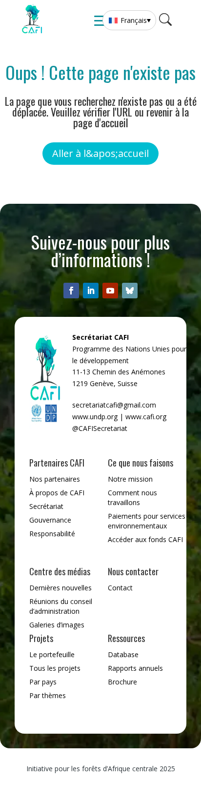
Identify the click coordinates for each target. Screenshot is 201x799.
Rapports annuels (135, 668)
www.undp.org (95, 416)
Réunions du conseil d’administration (60, 606)
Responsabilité (52, 533)
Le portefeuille (52, 654)
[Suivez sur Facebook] (71, 290)
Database (123, 654)
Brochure (122, 681)
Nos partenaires (54, 479)
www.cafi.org (145, 416)
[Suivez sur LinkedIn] (91, 290)
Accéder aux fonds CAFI (145, 539)
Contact (120, 587)
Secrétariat (46, 506)
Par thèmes (47, 695)
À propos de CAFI (56, 492)
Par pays (43, 681)
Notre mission (130, 479)
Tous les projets (54, 668)
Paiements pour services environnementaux (146, 520)
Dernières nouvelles (60, 587)
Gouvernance (50, 520)
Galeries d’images (56, 624)
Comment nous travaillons (132, 497)
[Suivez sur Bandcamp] (130, 290)
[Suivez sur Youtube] (110, 290)
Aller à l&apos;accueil (100, 153)
